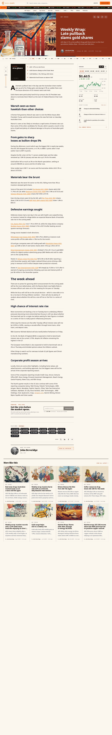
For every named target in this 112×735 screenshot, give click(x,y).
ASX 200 (50, 10)
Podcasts (85, 10)
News (6, 58)
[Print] (5, 71)
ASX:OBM (16, 429)
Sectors (57, 10)
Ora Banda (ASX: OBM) (40, 189)
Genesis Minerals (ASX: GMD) (21, 194)
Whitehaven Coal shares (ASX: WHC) (23, 237)
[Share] (5, 67)
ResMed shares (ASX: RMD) (20, 226)
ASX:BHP (53, 429)
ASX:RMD (16, 432)
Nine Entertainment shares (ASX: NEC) (24, 250)
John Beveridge (69, 50)
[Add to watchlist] (105, 67)
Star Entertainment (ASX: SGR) (28, 268)
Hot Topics (27, 10)
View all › (104, 105)
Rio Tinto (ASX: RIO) (49, 198)
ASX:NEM (25, 429)
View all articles (65, 448)
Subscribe (68, 408)
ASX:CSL (62, 429)
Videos (78, 10)
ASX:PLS (62, 432)
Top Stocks (42, 10)
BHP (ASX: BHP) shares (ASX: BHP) (41, 200)
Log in (96, 3)
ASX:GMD (35, 429)
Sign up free (105, 3)
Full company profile (85, 127)
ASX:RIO (44, 429)
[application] (93, 86)
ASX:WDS (35, 432)
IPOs (72, 10)
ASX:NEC (53, 432)
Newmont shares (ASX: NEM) (36, 192)
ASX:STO (44, 432)
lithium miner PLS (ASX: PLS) (27, 259)
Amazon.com (39, 393)
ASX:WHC (25, 432)
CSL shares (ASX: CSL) (18, 224)
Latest (34, 10)
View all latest (102, 463)
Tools (65, 10)
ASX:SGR (15, 436)
